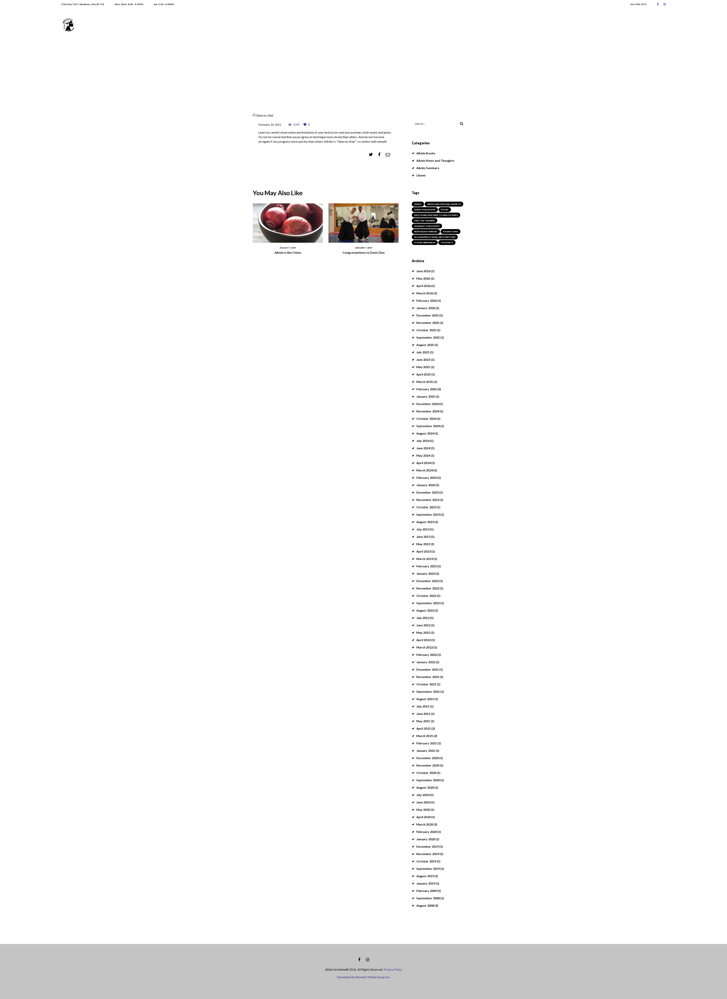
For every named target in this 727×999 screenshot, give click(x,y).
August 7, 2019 (288, 247)
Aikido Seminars (427, 168)
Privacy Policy (393, 969)
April (423, 286)
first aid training (424, 220)
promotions (450, 231)
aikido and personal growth (444, 204)
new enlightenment (426, 231)
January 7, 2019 (363, 247)
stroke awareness (424, 242)
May (423, 278)
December (427, 315)
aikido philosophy (424, 209)
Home (337, 66)
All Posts (354, 66)
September (428, 337)
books (444, 209)
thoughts (447, 242)
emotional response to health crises (436, 215)
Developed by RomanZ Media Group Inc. (363, 977)
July (422, 352)
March (424, 293)
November (427, 322)
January (425, 308)
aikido (418, 204)
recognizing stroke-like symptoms (434, 237)
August (425, 345)
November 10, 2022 (269, 124)
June (423, 271)
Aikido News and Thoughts (435, 160)
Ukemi (420, 175)
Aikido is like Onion (288, 252)
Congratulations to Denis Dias (363, 252)
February (426, 300)
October (426, 330)
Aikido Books (425, 153)
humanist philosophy (427, 226)
